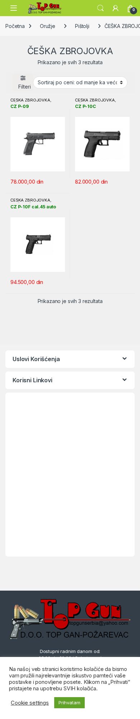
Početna (15, 26)
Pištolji (82, 26)
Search (100, 8)
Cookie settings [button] (30, 703)
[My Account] (116, 8)
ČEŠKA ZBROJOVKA (30, 100)
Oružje (47, 26)
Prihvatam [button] (69, 702)
